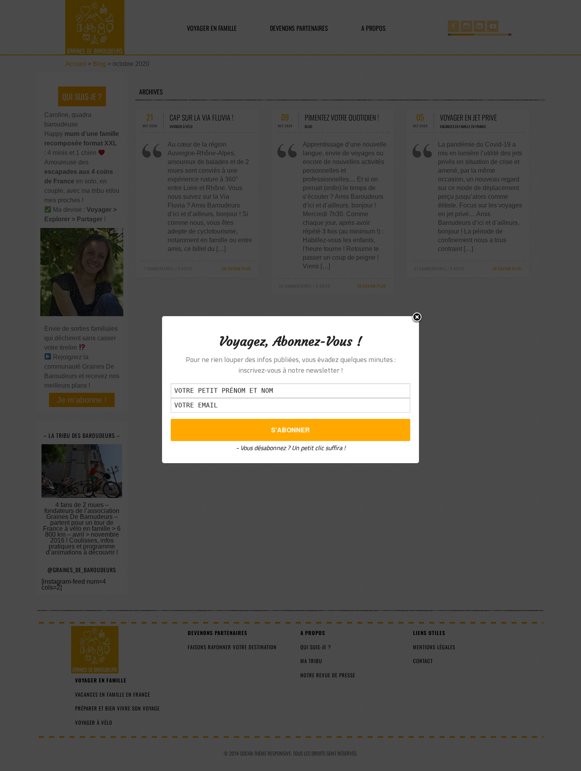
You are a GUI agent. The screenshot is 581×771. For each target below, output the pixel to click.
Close (417, 318)
